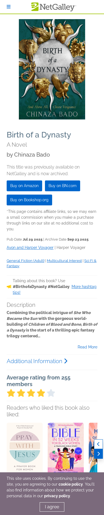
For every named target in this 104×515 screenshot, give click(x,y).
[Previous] (98, 444)
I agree (52, 506)
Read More (87, 347)
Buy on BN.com (63, 185)
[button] (25, 452)
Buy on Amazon (24, 185)
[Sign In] (8, 6)
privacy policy (57, 496)
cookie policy (71, 484)
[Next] (98, 454)
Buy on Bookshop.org (29, 200)
